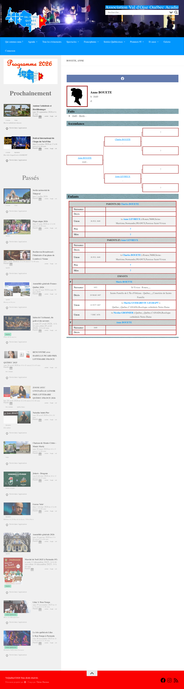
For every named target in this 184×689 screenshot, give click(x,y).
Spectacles (71, 41)
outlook (46, 116)
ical (56, 116)
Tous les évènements (51, 41)
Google (51, 116)
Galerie (167, 41)
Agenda (31, 41)
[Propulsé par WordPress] (25, 682)
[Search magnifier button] (176, 12)
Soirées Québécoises (113, 41)
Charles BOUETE (130, 204)
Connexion (10, 50)
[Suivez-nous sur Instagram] (169, 680)
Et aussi (152, 41)
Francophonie (90, 41)
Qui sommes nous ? (14, 41)
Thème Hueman (42, 682)
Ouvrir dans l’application (18, 128)
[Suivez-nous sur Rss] (176, 680)
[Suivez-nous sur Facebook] (163, 680)
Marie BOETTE (124, 281)
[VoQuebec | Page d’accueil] (26, 19)
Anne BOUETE (124, 322)
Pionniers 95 (135, 41)
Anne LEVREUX (129, 240)
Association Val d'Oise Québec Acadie (142, 7)
